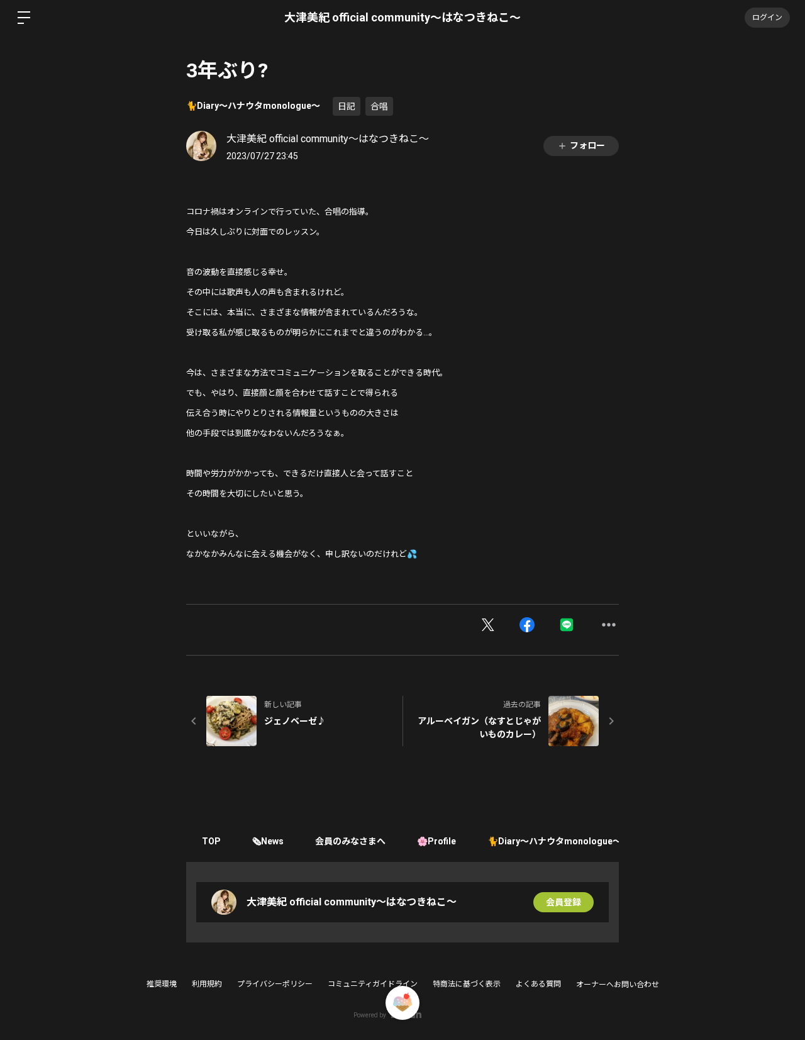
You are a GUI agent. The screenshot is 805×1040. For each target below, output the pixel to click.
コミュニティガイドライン (373, 984)
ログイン (767, 17)
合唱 (379, 106)
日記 (346, 106)
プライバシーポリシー (275, 984)
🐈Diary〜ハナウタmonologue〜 (253, 106)
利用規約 (207, 984)
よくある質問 (538, 984)
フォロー (587, 145)
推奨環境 (162, 984)
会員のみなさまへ (350, 841)
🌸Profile (436, 841)
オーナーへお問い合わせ (617, 984)
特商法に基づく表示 (467, 984)
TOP (211, 841)
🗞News (268, 841)
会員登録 (563, 902)
